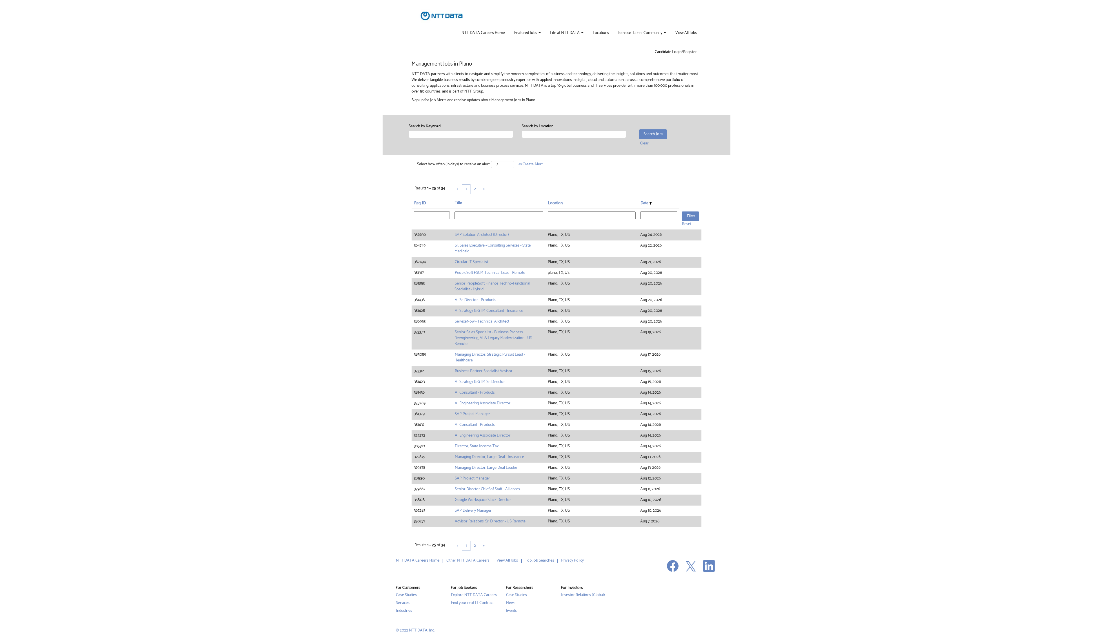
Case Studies (406, 595)
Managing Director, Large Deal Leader (486, 467)
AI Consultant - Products (475, 392)
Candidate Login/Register (676, 52)
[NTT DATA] (441, 16)
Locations (601, 33)
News (510, 603)
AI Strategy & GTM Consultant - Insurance (489, 310)
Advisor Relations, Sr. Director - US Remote (490, 521)
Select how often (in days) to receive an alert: (453, 164)
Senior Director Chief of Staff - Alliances (487, 489)
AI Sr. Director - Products (475, 300)
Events (511, 611)
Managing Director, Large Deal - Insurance (489, 457)
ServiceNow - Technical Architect (482, 321)
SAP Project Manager (472, 414)
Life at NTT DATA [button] (565, 33)
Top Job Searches (539, 560)
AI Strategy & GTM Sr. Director (480, 382)
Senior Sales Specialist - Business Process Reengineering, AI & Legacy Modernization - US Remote (493, 338)
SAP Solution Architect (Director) (482, 234)
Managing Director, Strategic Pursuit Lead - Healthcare (489, 357)
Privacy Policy (572, 560)
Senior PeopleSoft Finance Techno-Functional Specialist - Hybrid (492, 286)
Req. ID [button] (420, 203)
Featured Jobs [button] (526, 33)
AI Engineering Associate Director (482, 403)
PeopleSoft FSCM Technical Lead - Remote (490, 272)
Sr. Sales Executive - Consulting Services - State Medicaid (492, 248)
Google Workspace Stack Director (483, 500)
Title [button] (458, 203)
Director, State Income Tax (477, 446)
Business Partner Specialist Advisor (483, 371)
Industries (404, 611)
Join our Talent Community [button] (640, 33)
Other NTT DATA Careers (468, 560)
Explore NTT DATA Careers (474, 595)
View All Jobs (686, 33)
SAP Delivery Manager (473, 510)
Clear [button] (644, 143)
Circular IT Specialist (471, 262)
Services (403, 603)
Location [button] (555, 203)
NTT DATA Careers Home (483, 33)
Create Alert (532, 164)
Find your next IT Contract (472, 603)
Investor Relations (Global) (583, 595)
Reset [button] (686, 224)
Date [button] (645, 203)
